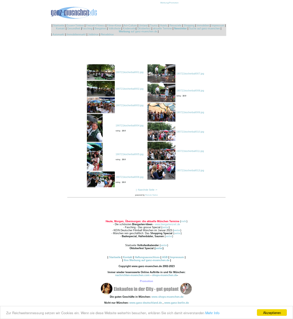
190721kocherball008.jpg (190, 90)
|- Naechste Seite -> (146, 189)
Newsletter (180, 28)
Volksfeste (114, 28)
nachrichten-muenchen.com (132, 275)
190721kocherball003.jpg (130, 105)
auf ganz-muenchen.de (138, 31)
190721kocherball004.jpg (130, 125)
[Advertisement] (169, 13)
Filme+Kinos (114, 25)
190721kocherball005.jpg (130, 154)
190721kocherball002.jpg (130, 88)
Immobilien (203, 25)
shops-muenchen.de (164, 275)
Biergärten (100, 28)
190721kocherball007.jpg (190, 73)
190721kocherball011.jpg (190, 151)
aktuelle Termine (162, 28)
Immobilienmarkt (76, 34)
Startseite (58, 25)
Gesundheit (73, 28)
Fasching (87, 28)
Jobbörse (93, 34)
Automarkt (58, 34)
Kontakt (60, 28)
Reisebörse (107, 34)
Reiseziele (175, 25)
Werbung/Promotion (169, 3)
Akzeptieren (272, 312)
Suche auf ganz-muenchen (204, 28)
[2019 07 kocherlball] (101, 79)
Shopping (189, 25)
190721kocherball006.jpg (130, 177)
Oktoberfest (144, 28)
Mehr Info (212, 312)
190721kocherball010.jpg (190, 131)
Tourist (154, 25)
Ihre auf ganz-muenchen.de (146, 260)
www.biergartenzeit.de (167, 224)
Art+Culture (130, 25)
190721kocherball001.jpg (130, 72)
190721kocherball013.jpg (190, 170)
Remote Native (151, 195)
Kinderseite (129, 28)
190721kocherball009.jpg (190, 112)
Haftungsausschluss (147, 257)
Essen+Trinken (75, 25)
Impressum (217, 25)
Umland (143, 25)
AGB (165, 257)
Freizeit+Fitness (95, 25)
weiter (165, 227)
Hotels (163, 25)
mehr (184, 221)
